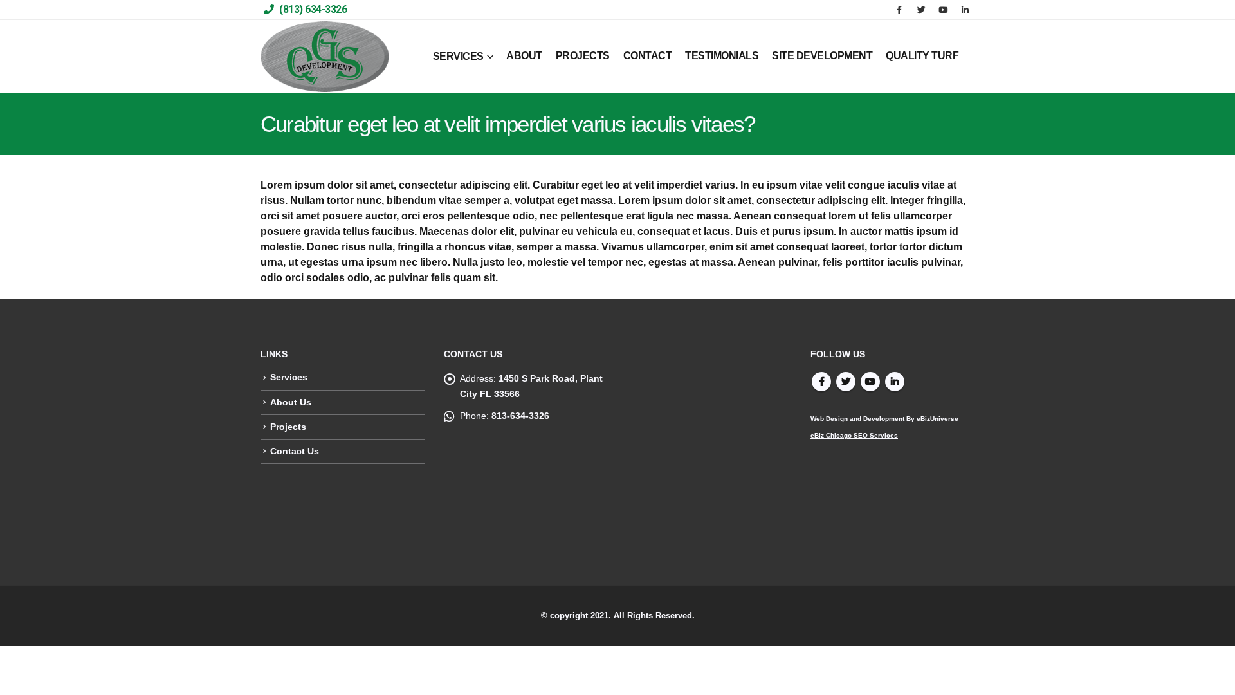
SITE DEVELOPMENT (822, 55)
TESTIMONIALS (721, 55)
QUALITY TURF (922, 55)
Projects (288, 427)
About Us (290, 402)
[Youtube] (943, 10)
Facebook (821, 381)
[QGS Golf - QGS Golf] (325, 56)
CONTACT (647, 55)
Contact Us (294, 451)
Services (288, 377)
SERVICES (458, 56)
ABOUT (524, 55)
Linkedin (894, 381)
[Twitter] (921, 10)
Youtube (870, 381)
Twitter (845, 381)
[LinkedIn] (965, 10)
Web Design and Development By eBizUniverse (884, 418)
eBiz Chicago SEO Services (854, 435)
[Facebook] (899, 10)
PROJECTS (583, 55)
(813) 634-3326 (312, 9)
